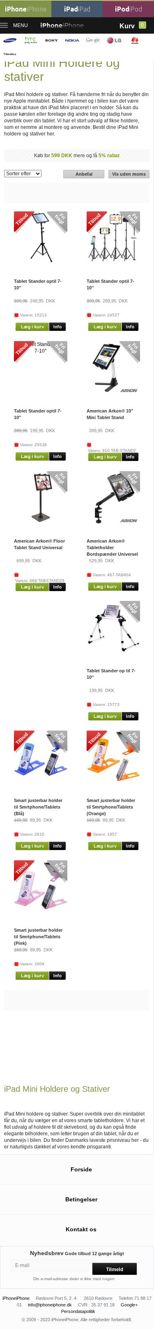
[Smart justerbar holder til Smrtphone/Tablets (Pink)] (40, 912)
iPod (128, 9)
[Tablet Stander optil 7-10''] (40, 262)
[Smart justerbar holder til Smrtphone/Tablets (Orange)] (113, 782)
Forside (81, 1169)
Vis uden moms (129, 174)
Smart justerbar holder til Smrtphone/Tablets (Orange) (111, 807)
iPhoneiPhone (16, 1298)
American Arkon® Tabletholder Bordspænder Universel (112, 547)
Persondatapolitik (78, 1311)
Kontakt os (81, 1229)
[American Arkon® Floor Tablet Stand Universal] (40, 523)
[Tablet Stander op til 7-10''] (113, 652)
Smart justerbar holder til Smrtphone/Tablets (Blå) (38, 807)
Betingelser (81, 1199)
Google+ (129, 1304)
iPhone (26, 9)
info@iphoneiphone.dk (50, 1304)
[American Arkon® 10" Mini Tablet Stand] (113, 393)
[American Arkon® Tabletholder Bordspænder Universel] (113, 523)
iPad (77, 9)
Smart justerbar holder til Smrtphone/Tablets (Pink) (38, 937)
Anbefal (84, 174)
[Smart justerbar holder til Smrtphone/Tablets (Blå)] (40, 782)
